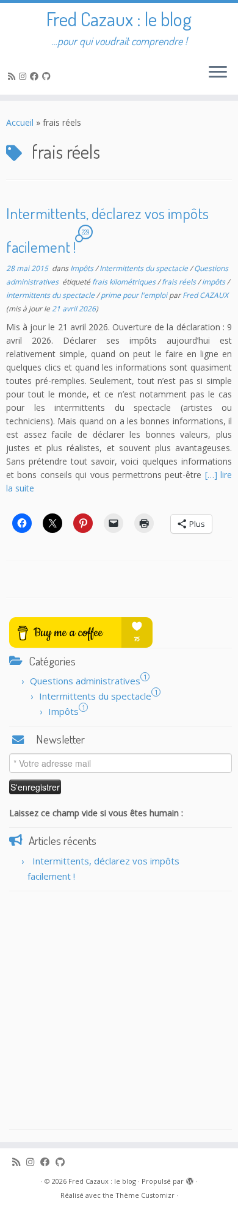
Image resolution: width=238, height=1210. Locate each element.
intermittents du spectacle (51, 295)
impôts (214, 282)
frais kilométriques (124, 282)
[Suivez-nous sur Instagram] (24, 76)
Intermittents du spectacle (144, 268)
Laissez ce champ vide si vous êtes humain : (96, 813)
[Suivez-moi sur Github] (48, 76)
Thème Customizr (145, 1195)
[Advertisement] (119, 1010)
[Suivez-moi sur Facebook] (36, 76)
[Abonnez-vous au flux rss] (13, 76)
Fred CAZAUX (205, 295)
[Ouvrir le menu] (218, 72)
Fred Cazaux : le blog (119, 19)
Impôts (82, 268)
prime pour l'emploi (135, 295)
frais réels (180, 282)
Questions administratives (85, 681)
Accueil (20, 122)
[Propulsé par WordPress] (190, 1179)
